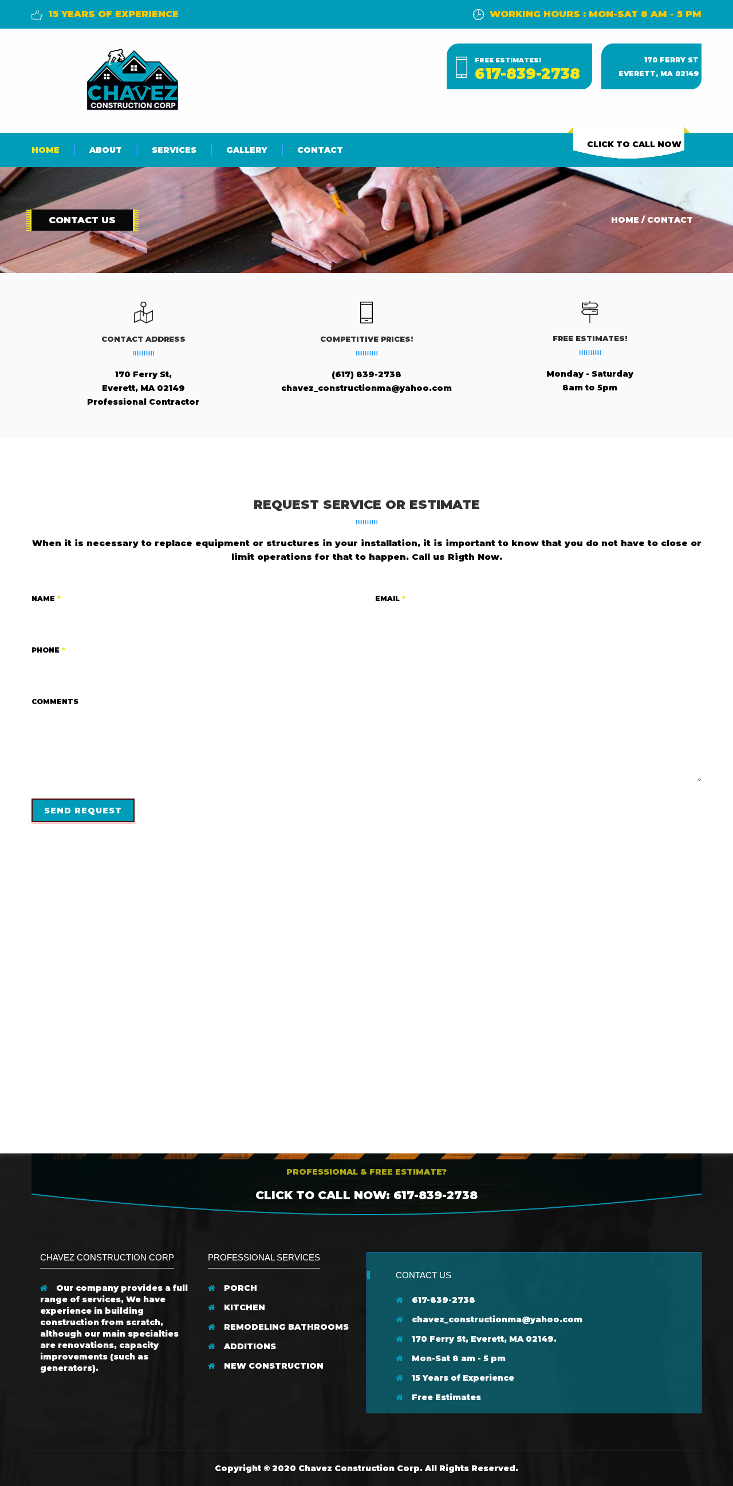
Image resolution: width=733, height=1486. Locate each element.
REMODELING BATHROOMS (285, 1327)
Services (174, 150)
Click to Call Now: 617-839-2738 (366, 1195)
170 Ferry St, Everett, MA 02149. (483, 1339)
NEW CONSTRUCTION (273, 1366)
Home (45, 150)
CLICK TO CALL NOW (634, 144)
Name (46, 598)
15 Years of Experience (461, 1378)
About (105, 150)
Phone (48, 650)
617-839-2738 (527, 74)
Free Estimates (445, 1397)
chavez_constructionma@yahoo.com (366, 388)
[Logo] (131, 78)
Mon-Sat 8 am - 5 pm (457, 1358)
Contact (320, 150)
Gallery (246, 150)
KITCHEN (243, 1307)
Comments (54, 701)
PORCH (239, 1288)
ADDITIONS (249, 1346)
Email (390, 598)
